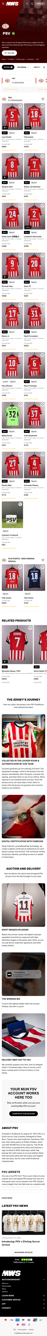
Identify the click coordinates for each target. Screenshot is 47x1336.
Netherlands (21, 59)
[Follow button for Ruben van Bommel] (42, 156)
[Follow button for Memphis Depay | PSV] (30, 628)
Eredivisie (30, 59)
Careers (5, 1291)
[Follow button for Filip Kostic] (42, 106)
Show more (7, 1198)
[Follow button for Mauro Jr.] (20, 305)
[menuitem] (3, 3)
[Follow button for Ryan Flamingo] (42, 355)
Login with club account (23, 1114)
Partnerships (6, 1286)
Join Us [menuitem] (40, 4)
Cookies (31, 1329)
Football (11, 59)
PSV (37, 59)
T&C (14, 1329)
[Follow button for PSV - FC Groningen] (43, 99)
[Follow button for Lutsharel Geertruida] (42, 205)
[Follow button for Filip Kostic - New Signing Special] (43, 560)
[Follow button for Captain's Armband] (20, 504)
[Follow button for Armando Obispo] (42, 454)
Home (4, 59)
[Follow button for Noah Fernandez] (42, 305)
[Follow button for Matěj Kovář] (20, 404)
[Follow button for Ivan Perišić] (20, 106)
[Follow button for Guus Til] (42, 255)
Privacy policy (22, 1329)
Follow (11, 53)
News (4, 1289)
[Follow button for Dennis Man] (20, 454)
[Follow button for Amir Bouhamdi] (42, 404)
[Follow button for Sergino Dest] (20, 156)
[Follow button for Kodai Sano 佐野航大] (20, 205)
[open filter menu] (44, 67)
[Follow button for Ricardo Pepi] (20, 255)
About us (5, 1283)
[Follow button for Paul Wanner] (20, 355)
